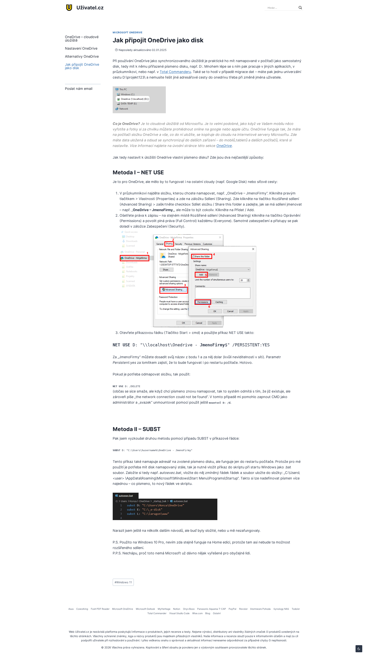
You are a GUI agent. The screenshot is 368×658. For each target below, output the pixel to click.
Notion (176, 608)
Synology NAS (281, 608)
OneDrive (224, 146)
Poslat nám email (78, 89)
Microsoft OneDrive (127, 32)
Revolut (243, 608)
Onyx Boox (189, 608)
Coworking (82, 608)
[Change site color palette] (359, 648)
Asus (71, 608)
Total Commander (156, 613)
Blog (207, 613)
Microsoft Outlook (145, 608)
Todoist (296, 608)
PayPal (232, 608)
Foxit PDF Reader (100, 608)
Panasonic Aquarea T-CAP (211, 608)
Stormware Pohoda (260, 608)
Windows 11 (123, 582)
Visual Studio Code (179, 613)
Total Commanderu (175, 72)
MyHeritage (164, 608)
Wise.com (197, 613)
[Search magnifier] (300, 7)
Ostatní (217, 613)
